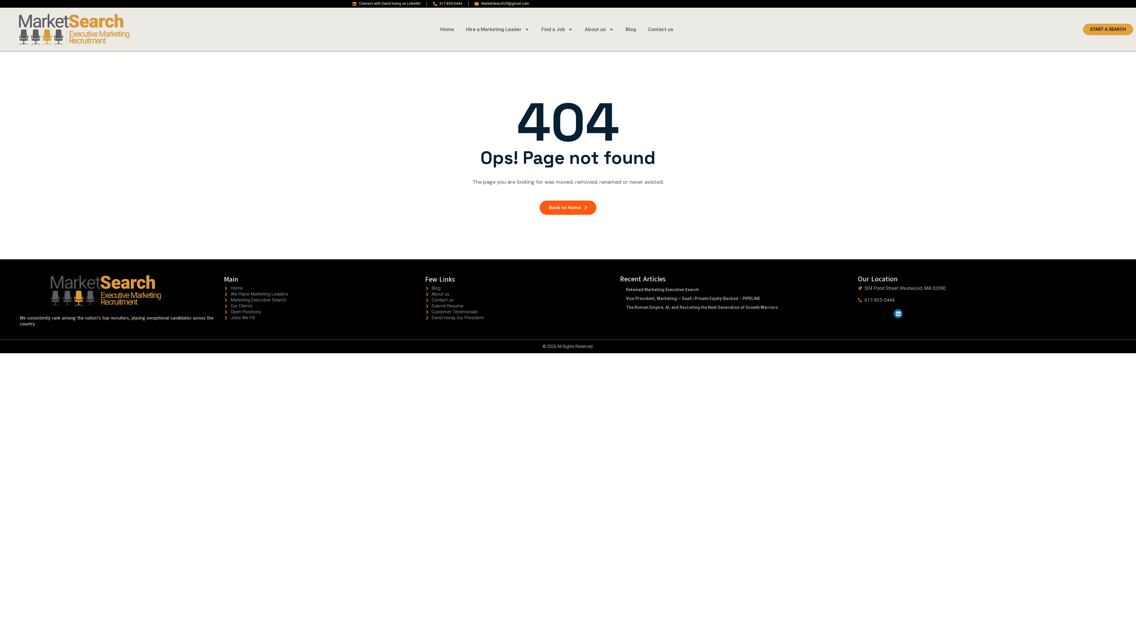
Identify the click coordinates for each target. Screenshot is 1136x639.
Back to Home (565, 207)
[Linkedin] (898, 313)
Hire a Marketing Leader (494, 29)
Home (447, 29)
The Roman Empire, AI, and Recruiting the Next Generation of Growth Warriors (702, 307)
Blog (631, 29)
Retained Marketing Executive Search (662, 289)
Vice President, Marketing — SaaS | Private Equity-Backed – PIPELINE (693, 298)
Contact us (660, 29)
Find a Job (553, 29)
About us (595, 29)
